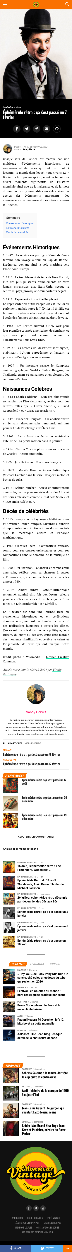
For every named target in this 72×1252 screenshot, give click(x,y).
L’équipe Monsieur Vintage (27, 1222)
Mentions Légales (23, 1227)
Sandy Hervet (29, 149)
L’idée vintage (53, 1218)
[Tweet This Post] (26, 129)
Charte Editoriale (52, 1222)
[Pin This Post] (36, 129)
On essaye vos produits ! (48, 1227)
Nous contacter (35, 1218)
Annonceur (17, 1218)
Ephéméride (34, 743)
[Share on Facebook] (16, 129)
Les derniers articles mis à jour (38, 1232)
